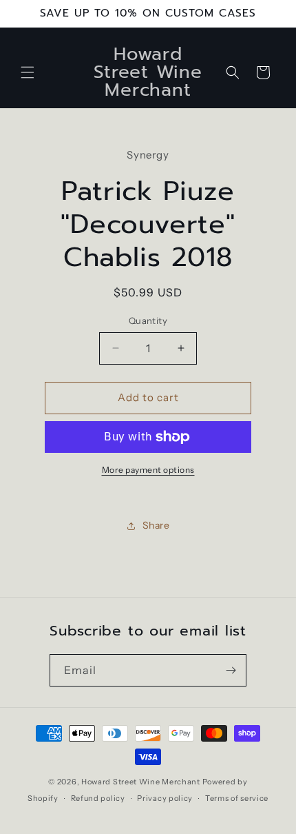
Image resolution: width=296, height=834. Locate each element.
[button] (27, 72)
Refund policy (98, 798)
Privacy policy (165, 798)
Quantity (148, 320)
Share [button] (156, 525)
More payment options (148, 470)
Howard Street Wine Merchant (140, 781)
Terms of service (236, 798)
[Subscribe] (230, 670)
